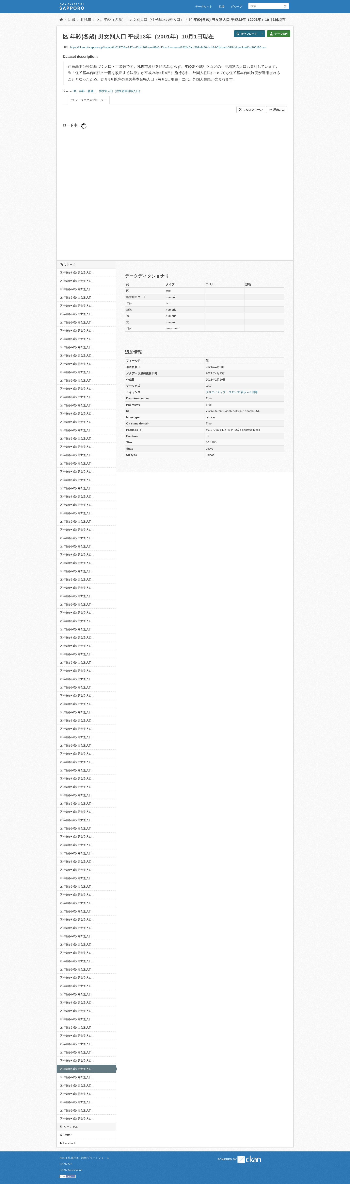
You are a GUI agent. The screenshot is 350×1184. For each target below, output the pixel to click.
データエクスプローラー (90, 100)
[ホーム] (61, 20)
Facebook (69, 1143)
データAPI (281, 33)
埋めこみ (278, 109)
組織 (221, 6)
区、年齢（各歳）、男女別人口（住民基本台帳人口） (140, 20)
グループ (236, 6)
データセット (203, 6)
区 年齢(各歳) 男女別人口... (77, 272)
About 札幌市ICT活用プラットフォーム (84, 1158)
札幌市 (85, 20)
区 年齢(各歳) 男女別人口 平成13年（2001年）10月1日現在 (237, 20)
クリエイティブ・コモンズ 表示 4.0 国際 (232, 392)
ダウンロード (248, 33)
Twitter (66, 1134)
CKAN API (66, 1164)
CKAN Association (71, 1170)
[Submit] (285, 5)
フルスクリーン (252, 109)
